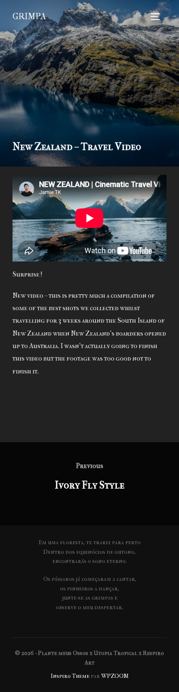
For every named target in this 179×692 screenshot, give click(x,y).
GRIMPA (29, 16)
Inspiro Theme (70, 676)
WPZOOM (115, 676)
